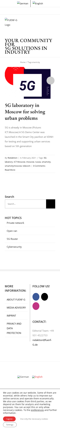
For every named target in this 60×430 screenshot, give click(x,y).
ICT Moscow (19, 161)
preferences (37, 410)
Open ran (12, 230)
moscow (30, 161)
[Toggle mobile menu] (54, 22)
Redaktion (12, 157)
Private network (15, 222)
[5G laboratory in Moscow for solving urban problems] (30, 83)
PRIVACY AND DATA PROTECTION (14, 328)
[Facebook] (35, 297)
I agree (9, 418)
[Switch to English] (37, 377)
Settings (9, 424)
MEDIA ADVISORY (16, 307)
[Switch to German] (22, 3)
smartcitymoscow (13, 165)
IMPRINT (11, 315)
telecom (26, 165)
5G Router (12, 238)
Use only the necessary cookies (34, 418)
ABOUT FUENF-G (16, 299)
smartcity (46, 161)
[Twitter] (44, 297)
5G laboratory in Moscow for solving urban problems (25, 111)
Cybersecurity (14, 246)
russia (38, 161)
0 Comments (39, 165)
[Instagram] (35, 306)
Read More (10, 169)
